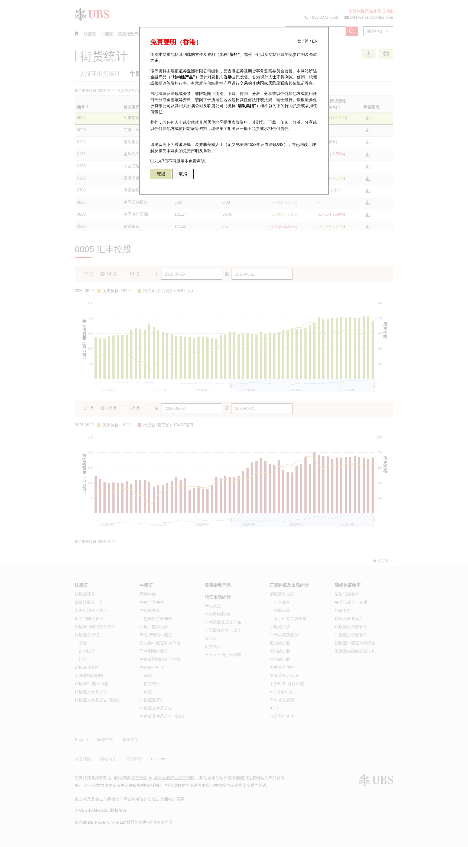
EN (315, 41)
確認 (161, 173)
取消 (183, 173)
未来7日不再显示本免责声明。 (181, 161)
